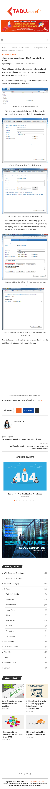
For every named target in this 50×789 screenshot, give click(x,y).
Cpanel (26, 626)
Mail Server (25, 48)
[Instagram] (24, 774)
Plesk (26, 615)
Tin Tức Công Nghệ (25, 584)
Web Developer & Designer (25, 573)
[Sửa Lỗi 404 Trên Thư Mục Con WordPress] (25, 476)
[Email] (30, 774)
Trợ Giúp (14, 48)
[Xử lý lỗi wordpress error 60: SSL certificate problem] (13, 691)
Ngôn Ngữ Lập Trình (26, 578)
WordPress (26, 636)
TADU (43, 400)
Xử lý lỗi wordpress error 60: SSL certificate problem (12, 703)
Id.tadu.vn (26, 599)
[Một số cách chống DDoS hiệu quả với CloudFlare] (37, 722)
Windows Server (25, 663)
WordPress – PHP (25, 647)
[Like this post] (19, 410)
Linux (25, 657)
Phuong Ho (8, 64)
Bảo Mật (25, 652)
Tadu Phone (26, 610)
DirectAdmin (26, 605)
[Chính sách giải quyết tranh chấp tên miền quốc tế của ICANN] (13, 722)
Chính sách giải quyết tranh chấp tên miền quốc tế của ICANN (12, 734)
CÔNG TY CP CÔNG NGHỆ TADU (35, 782)
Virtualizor (26, 631)
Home (4, 48)
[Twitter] (22, 774)
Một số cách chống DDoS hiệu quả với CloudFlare (35, 733)
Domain (25, 668)
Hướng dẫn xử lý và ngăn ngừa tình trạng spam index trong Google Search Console (36, 705)
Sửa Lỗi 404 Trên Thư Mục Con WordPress (25, 494)
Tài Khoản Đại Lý (26, 594)
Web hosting (25, 642)
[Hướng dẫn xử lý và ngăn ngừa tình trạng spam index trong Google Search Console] (37, 691)
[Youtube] (27, 774)
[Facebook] (19, 774)
